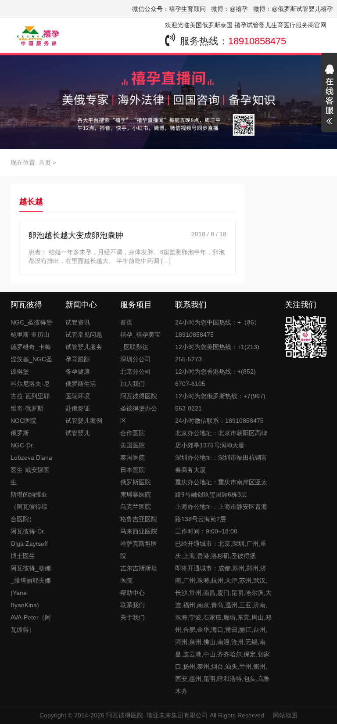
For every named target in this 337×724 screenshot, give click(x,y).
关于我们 (132, 617)
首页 (45, 162)
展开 (329, 96)
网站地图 (285, 715)
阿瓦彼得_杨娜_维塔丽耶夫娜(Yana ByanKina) (31, 587)
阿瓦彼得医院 (124, 715)
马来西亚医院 (138, 531)
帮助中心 (132, 592)
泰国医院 (132, 457)
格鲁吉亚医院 (138, 518)
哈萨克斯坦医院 (138, 549)
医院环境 (77, 396)
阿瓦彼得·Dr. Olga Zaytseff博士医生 (29, 543)
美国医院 (132, 445)
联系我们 (132, 605)
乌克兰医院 (135, 506)
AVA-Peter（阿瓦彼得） (31, 623)
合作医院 (132, 432)
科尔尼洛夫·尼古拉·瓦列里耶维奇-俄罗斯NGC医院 (30, 402)
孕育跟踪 (77, 359)
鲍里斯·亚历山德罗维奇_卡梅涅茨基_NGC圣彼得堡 (31, 353)
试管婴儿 (77, 432)
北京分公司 (135, 371)
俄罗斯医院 (135, 482)
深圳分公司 (135, 359)
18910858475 (257, 41)
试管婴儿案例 (83, 420)
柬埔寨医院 (135, 494)
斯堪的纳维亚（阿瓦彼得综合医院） (29, 506)
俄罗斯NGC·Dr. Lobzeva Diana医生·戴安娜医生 (31, 457)
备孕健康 (77, 371)
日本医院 (132, 469)
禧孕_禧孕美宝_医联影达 (140, 340)
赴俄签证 (77, 408)
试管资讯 (77, 322)
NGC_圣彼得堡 (31, 322)
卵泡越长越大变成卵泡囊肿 (76, 235)
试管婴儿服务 (83, 346)
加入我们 (132, 383)
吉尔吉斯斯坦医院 (138, 574)
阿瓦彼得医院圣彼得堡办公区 (138, 408)
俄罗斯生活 (80, 383)
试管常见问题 (83, 334)
